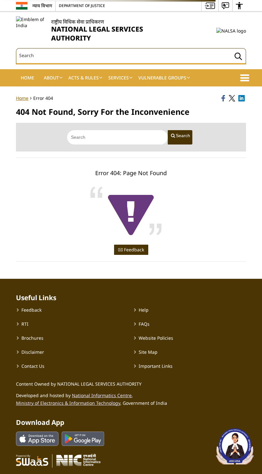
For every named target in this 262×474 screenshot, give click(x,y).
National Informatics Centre (102, 395)
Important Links (156, 366)
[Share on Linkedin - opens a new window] (242, 98)
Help (144, 310)
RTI (24, 324)
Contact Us (32, 366)
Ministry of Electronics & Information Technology (68, 403)
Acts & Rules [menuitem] (83, 78)
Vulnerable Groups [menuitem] (162, 78)
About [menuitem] (51, 78)
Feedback (133, 250)
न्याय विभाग (42, 6)
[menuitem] (210, 5)
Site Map (148, 352)
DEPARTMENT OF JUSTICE (82, 5)
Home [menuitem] (27, 78)
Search (183, 135)
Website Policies (156, 338)
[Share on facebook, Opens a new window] (224, 98)
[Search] (238, 57)
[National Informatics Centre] (78, 460)
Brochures (32, 338)
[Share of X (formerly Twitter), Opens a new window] (232, 98)
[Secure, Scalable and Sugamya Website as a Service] (32, 460)
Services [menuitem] (118, 78)
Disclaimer (32, 352)
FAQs (144, 324)
